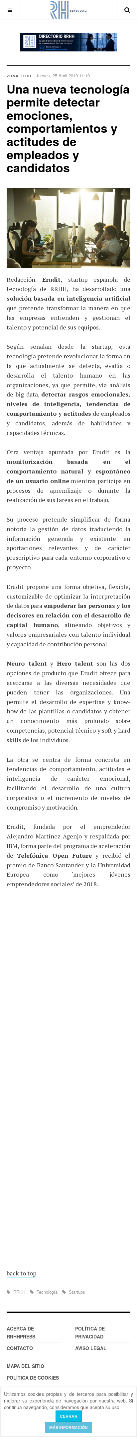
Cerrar (68, 1416)
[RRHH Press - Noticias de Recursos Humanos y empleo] (68, 10)
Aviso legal (90, 1348)
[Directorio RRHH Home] (68, 42)
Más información (68, 1427)
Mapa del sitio (25, 1366)
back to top (21, 1273)
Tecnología (47, 1292)
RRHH (19, 1292)
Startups (76, 1292)
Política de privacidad (90, 1332)
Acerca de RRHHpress (21, 1332)
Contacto (20, 1348)
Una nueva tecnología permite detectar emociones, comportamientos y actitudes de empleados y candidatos (68, 128)
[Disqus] (68, 991)
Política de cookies (33, 1377)
